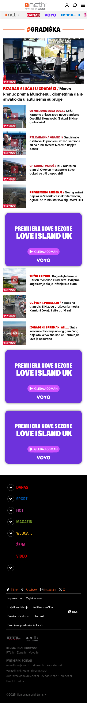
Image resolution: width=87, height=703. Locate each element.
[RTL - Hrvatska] (13, 638)
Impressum (14, 598)
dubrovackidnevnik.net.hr (22, 676)
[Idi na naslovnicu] (37, 9)
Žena (20, 545)
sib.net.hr (39, 665)
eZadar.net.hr (49, 676)
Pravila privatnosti (18, 616)
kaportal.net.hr (56, 665)
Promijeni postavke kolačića (25, 625)
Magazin (24, 522)
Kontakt (39, 616)
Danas (22, 487)
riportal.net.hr (40, 670)
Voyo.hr (34, 652)
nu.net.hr (66, 676)
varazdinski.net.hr (17, 670)
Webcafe (24, 533)
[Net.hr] (32, 638)
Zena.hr (22, 652)
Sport (21, 499)
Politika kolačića (43, 607)
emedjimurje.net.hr (18, 665)
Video (21, 556)
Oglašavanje (34, 598)
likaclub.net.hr (15, 681)
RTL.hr (10, 652)
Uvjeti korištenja (17, 607)
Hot (19, 510)
